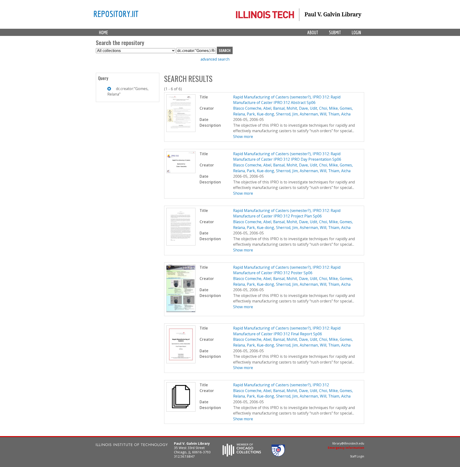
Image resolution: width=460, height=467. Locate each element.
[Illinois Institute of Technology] (132, 445)
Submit (335, 32)
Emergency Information (346, 448)
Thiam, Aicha (339, 114)
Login (356, 32)
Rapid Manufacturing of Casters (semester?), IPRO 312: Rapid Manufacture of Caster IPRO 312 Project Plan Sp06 (286, 213)
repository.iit (115, 14)
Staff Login (357, 456)
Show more (243, 136)
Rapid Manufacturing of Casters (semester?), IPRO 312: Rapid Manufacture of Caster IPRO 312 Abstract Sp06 (286, 99)
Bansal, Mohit (285, 108)
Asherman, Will (313, 114)
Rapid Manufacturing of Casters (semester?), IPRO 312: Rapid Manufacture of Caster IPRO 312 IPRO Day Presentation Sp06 (287, 156)
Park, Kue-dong (260, 114)
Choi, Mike (328, 108)
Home (103, 32)
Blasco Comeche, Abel (252, 108)
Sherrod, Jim (287, 114)
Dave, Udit (308, 108)
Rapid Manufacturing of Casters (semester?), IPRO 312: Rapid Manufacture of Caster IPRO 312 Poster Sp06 (286, 270)
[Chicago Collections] (242, 455)
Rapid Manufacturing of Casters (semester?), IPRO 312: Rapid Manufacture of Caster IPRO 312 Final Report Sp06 (286, 330)
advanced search (215, 59)
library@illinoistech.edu (348, 443)
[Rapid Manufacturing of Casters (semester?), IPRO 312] (181, 410)
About (312, 32)
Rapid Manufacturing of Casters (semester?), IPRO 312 (281, 384)
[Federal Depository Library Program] (278, 455)
